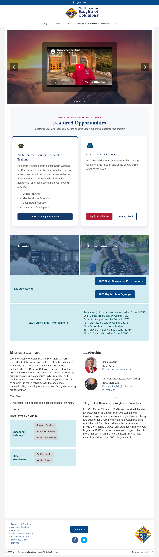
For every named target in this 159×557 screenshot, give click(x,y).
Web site (110, 390)
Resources (92, 23)
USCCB (15, 530)
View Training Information (45, 216)
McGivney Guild (19, 539)
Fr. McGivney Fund (20, 536)
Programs (47, 23)
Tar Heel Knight (44, 454)
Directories (59, 23)
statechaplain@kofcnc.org (119, 386)
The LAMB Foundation (22, 533)
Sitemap (15, 543)
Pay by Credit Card (99, 216)
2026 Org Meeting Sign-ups (115, 294)
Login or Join (80, 2)
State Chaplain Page (76, 23)
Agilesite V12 (147, 552)
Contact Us (79, 529)
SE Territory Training (46, 437)
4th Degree (105, 23)
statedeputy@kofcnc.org (118, 369)
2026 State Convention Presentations (121, 281)
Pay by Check (126, 216)
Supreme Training (45, 425)
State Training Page (45, 431)
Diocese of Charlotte (21, 524)
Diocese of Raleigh (20, 527)
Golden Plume (44, 460)
